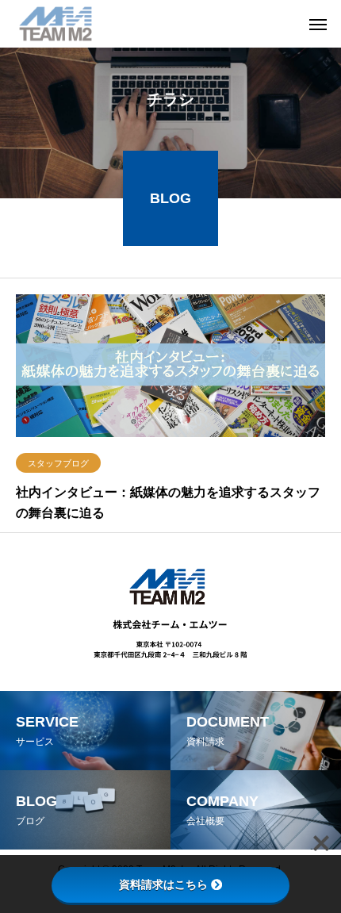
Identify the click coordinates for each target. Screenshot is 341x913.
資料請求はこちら (163, 884)
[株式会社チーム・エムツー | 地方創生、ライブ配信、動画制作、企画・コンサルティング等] (55, 24)
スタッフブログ (58, 463)
